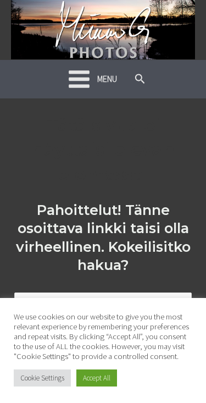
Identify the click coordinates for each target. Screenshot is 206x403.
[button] (140, 79)
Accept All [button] (96, 378)
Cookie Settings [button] (42, 378)
